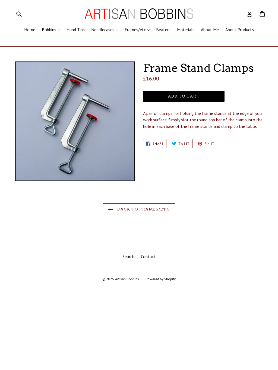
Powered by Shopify (161, 279)
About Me (210, 29)
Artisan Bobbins (127, 279)
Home (29, 29)
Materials (185, 29)
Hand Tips (76, 29)
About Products (239, 29)
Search (128, 256)
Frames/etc (138, 29)
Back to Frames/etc (143, 209)
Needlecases (106, 29)
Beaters (163, 29)
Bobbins (52, 29)
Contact (148, 256)
